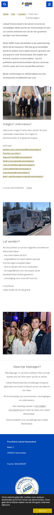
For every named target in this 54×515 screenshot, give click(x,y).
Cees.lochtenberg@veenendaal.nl (19, 164)
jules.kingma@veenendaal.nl (16, 172)
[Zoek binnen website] (4, 4)
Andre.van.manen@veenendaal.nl (18, 161)
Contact (22, 14)
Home (5, 14)
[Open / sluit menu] (49, 4)
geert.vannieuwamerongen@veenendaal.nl (23, 176)
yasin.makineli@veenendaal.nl (17, 168)
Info (13, 14)
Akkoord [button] (42, 511)
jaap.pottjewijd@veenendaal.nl (17, 157)
